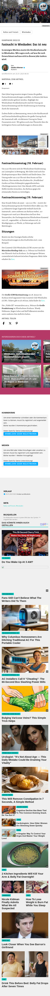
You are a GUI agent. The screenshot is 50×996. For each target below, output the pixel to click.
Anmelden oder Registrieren (21, 434)
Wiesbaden (26, 32)
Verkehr (6, 360)
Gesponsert (8, 385)
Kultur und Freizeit (10, 32)
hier (12, 259)
